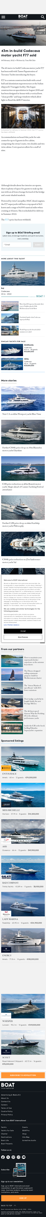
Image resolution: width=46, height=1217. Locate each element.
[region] (23, 608)
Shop (24, 1134)
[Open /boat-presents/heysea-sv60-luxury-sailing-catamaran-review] (12, 674)
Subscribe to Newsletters (23, 1075)
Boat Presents (7, 1144)
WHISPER (7, 1021)
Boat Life (5, 1140)
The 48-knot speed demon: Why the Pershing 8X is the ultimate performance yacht (34, 714)
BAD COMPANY (10, 882)
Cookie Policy (7, 1111)
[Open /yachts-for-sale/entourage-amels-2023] (23, 759)
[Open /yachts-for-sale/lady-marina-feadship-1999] (23, 904)
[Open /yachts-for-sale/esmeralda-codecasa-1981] (12, 350)
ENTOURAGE (9, 773)
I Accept (23, 631)
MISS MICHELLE (11, 810)
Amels (4, 777)
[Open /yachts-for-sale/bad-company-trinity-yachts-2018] (23, 868)
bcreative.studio (29, 1140)
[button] (40, 33)
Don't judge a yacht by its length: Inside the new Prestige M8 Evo (33, 701)
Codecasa (5, 291)
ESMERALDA (29, 345)
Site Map (25, 1137)
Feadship (6, 923)
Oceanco (6, 850)
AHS (4, 846)
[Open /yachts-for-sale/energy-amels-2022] (23, 940)
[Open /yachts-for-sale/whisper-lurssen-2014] (23, 1006)
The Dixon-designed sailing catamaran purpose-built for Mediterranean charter (33, 674)
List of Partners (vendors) (11, 625)
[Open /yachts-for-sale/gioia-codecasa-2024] (12, 364)
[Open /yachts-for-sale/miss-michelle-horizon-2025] (23, 795)
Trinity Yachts (7, 886)
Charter (4, 1134)
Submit (38, 245)
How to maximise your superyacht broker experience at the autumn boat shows (34, 661)
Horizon (5, 814)
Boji (2, 288)
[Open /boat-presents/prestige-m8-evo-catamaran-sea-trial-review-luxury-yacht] (12, 701)
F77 (6, 219)
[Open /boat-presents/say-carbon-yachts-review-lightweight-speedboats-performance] (12, 688)
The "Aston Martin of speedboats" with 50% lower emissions (32, 687)
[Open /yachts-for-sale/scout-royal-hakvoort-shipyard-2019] (23, 1042)
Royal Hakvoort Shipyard (12, 1061)
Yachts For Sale (7, 1131)
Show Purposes (23, 637)
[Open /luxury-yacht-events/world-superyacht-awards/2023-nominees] (10, 330)
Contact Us (5, 1102)
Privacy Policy (7, 1115)
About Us (5, 1098)
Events (25, 1127)
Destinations (6, 1137)
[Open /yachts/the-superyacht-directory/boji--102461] (23, 273)
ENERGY (7, 955)
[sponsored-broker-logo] (6, 770)
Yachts (4, 1127)
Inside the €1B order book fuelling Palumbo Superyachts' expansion (34, 728)
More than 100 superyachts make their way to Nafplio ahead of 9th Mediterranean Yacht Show (32, 306)
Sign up (23, 1198)
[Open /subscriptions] (17, 1170)
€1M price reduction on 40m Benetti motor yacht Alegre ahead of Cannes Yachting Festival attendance (23, 487)
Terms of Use (6, 1108)
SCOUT (6, 1057)
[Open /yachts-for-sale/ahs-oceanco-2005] (23, 831)
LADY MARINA (10, 919)
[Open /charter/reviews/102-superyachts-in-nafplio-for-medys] (10, 306)
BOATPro (26, 1131)
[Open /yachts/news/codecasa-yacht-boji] (10, 318)
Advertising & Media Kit (11, 1095)
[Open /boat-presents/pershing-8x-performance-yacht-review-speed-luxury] (12, 715)
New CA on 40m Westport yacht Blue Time (21, 414)
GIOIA (26, 359)
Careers (4, 1105)
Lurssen (5, 1025)
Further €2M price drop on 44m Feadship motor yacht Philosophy (21, 524)
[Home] (22, 17)
